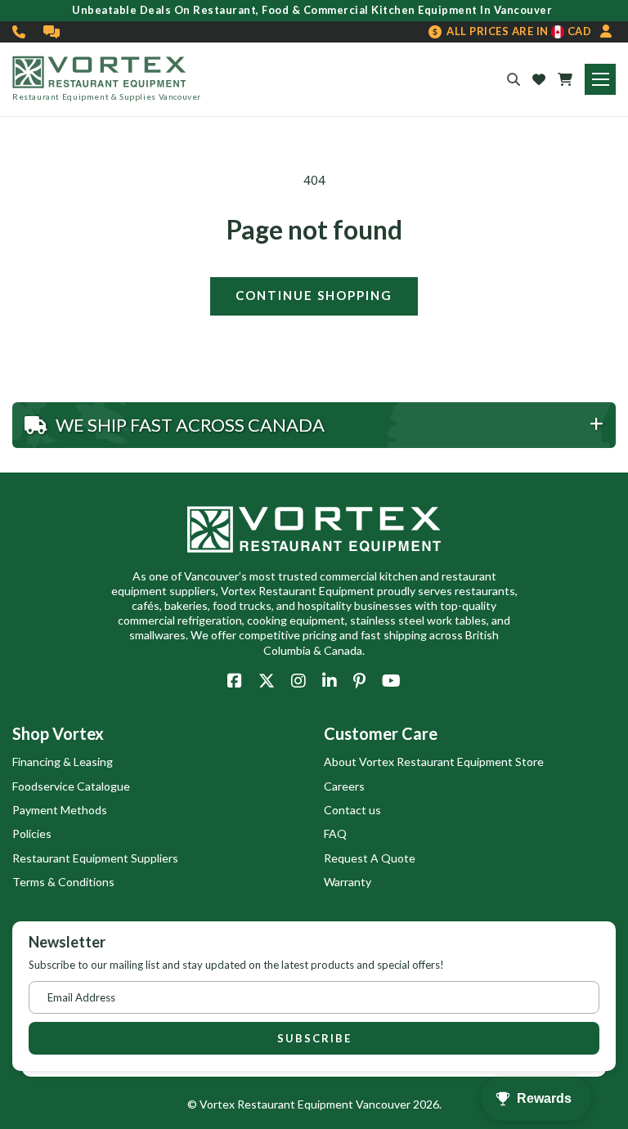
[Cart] (565, 79)
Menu (600, 79)
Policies (32, 833)
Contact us (352, 810)
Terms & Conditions (63, 882)
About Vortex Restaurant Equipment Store (434, 761)
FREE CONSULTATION (52, 31)
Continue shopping (314, 295)
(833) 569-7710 (19, 31)
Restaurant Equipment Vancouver (323, 1104)
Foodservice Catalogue (71, 786)
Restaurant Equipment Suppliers (95, 858)
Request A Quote (369, 858)
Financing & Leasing (62, 761)
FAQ (335, 833)
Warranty (347, 882)
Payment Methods (59, 810)
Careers (344, 786)
